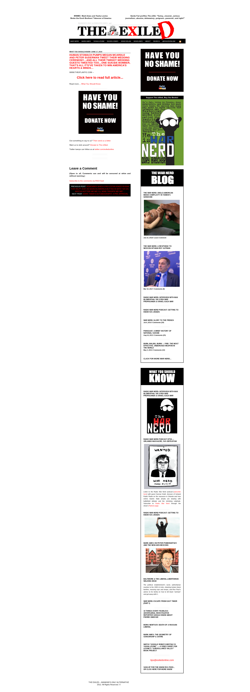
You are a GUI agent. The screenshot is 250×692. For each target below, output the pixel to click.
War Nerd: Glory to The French (158, 320)
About (148, 41)
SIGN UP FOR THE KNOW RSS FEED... (159, 667)
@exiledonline (168, 41)
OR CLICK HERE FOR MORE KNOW (157, 669)
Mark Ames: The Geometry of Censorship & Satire (157, 636)
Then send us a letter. (102, 141)
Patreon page (153, 506)
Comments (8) (159, 289)
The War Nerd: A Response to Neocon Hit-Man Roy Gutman (157, 247)
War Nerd (74, 41)
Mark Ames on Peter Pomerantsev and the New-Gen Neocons (160, 544)
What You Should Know (79, 52)
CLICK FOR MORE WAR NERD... (157, 359)
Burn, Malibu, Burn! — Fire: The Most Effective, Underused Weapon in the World (161, 346)
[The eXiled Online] (127, 39)
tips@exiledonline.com (162, 660)
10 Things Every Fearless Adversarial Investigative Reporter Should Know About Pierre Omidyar (158, 614)
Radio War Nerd (162, 503)
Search (156, 41)
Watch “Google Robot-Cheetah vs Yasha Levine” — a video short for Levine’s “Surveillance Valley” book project (160, 647)
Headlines (138, 41)
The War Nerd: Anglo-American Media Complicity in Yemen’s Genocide (158, 195)
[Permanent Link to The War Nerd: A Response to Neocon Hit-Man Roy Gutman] (162, 269)
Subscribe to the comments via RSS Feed (86, 181)
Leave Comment (160, 238)
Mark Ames (86, 41)
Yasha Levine (98, 41)
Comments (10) (159, 350)
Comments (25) (160, 335)
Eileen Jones (112, 41)
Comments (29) (158, 322)
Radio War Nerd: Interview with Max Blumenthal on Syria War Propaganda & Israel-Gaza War (160, 299)
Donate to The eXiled (99, 145)
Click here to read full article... (100, 77)
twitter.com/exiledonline (104, 149)
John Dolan (126, 41)
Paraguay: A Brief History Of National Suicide (157, 332)
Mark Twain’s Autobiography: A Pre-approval (105, 194)
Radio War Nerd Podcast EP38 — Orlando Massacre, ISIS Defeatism (160, 440)
